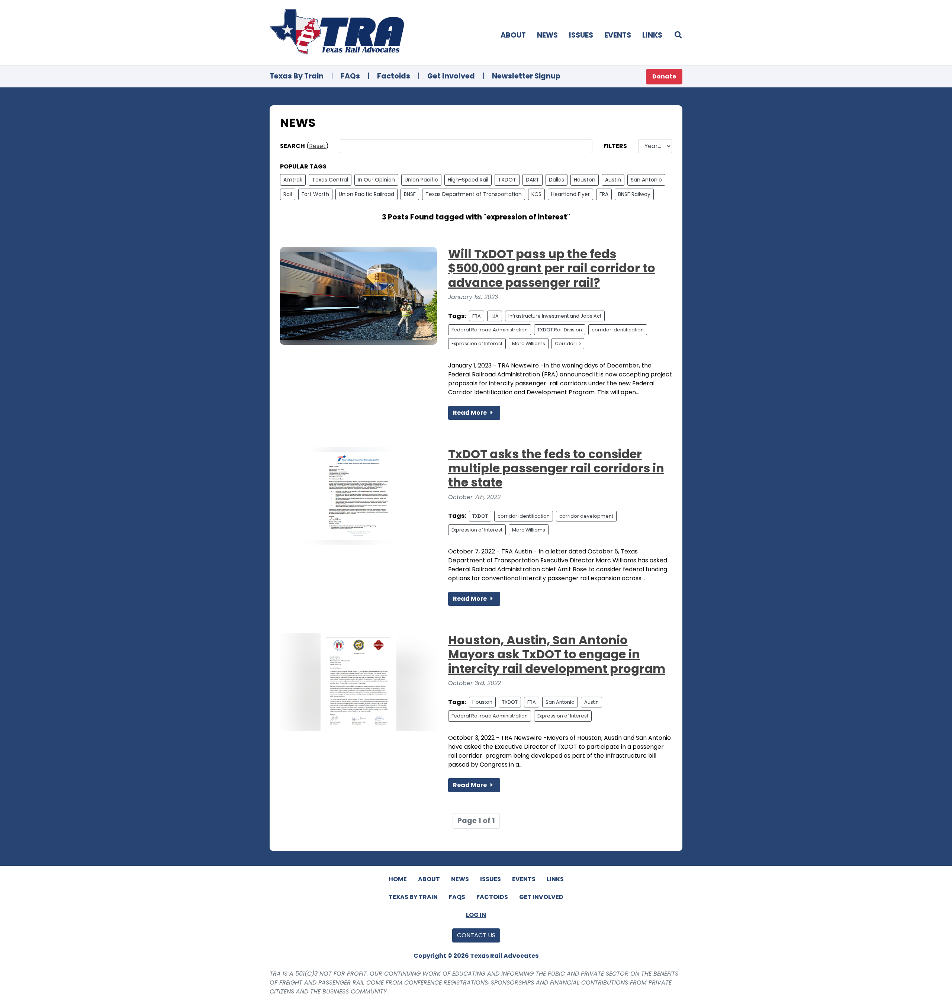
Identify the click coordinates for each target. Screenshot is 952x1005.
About (513, 35)
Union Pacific (421, 179)
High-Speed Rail (468, 179)
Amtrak (292, 179)
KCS (536, 194)
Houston (584, 179)
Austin (613, 179)
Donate (664, 76)
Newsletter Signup (526, 76)
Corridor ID (568, 343)
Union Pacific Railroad (366, 194)
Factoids (393, 76)
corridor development (586, 516)
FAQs (350, 76)
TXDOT (507, 179)
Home (398, 879)
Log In (476, 915)
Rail (287, 194)
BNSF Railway (634, 194)
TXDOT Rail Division (559, 330)
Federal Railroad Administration (489, 330)
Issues (581, 35)
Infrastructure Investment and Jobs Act (554, 316)
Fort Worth (315, 194)
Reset (317, 146)
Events (617, 35)
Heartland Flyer (570, 194)
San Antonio (646, 179)
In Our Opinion (376, 179)
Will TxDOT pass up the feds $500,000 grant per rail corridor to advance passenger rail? (551, 268)
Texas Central (330, 179)
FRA (603, 194)
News (547, 35)
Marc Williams (528, 343)
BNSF (410, 194)
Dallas (556, 179)
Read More (470, 412)
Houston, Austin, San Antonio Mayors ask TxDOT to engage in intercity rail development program (556, 654)
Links (652, 35)
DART (532, 179)
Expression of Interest (476, 343)
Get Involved (451, 76)
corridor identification (618, 330)
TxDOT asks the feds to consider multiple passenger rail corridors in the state (556, 468)
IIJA (495, 316)
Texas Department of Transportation (473, 194)
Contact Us (476, 935)
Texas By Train (297, 76)
